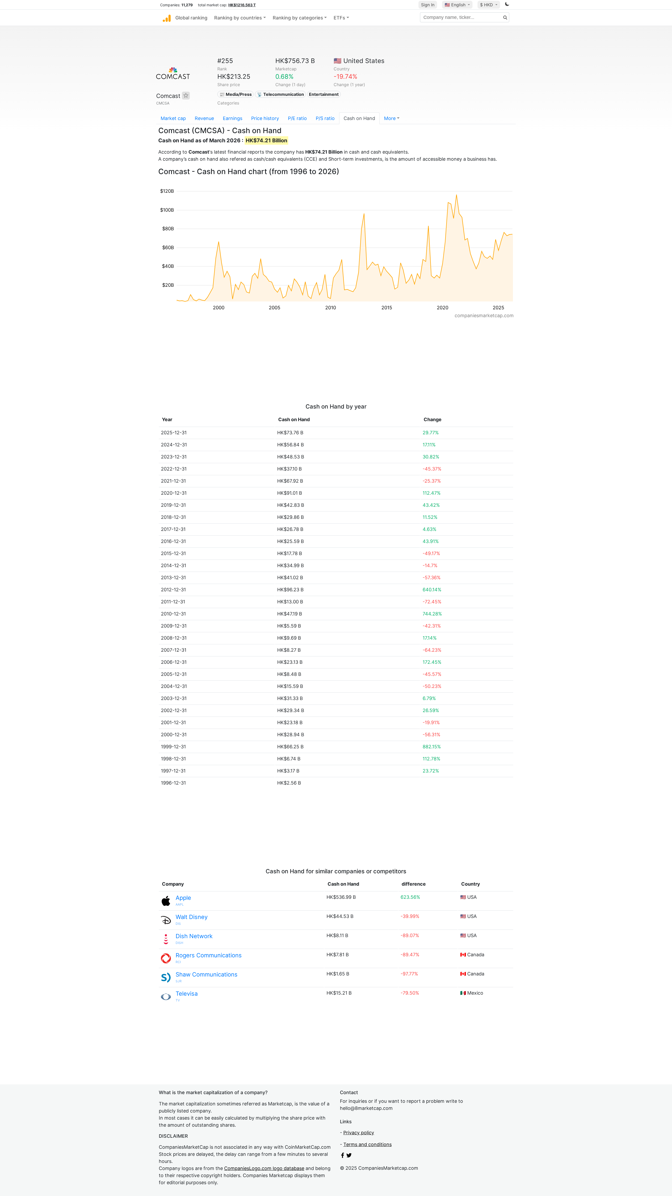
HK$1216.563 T (242, 5)
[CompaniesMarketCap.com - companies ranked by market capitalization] (167, 18)
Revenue (204, 118)
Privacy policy (358, 1132)
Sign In (427, 4)
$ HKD (487, 4)
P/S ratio (325, 118)
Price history (265, 118)
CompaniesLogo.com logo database (264, 1168)
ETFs (339, 17)
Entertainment (324, 94)
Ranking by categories (298, 17)
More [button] (390, 118)
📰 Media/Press (235, 94)
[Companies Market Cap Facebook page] (342, 1156)
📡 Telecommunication (280, 94)
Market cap (173, 118)
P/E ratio (297, 118)
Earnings (232, 118)
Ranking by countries (238, 17)
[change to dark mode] (507, 5)
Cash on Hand (359, 118)
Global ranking (191, 17)
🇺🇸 (455, 4)
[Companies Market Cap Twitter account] (349, 1156)
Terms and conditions (367, 1144)
